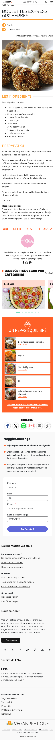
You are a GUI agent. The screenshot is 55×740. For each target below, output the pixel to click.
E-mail (11, 504)
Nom (10, 493)
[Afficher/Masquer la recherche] (46, 2)
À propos (6, 730)
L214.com (19, 680)
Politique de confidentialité (27, 732)
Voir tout (49, 273)
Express (10, 5)
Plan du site (17, 730)
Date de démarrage (17, 514)
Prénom (11, 483)
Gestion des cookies (27, 736)
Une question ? (30, 730)
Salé (4, 5)
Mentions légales (46, 730)
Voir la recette (22, 344)
